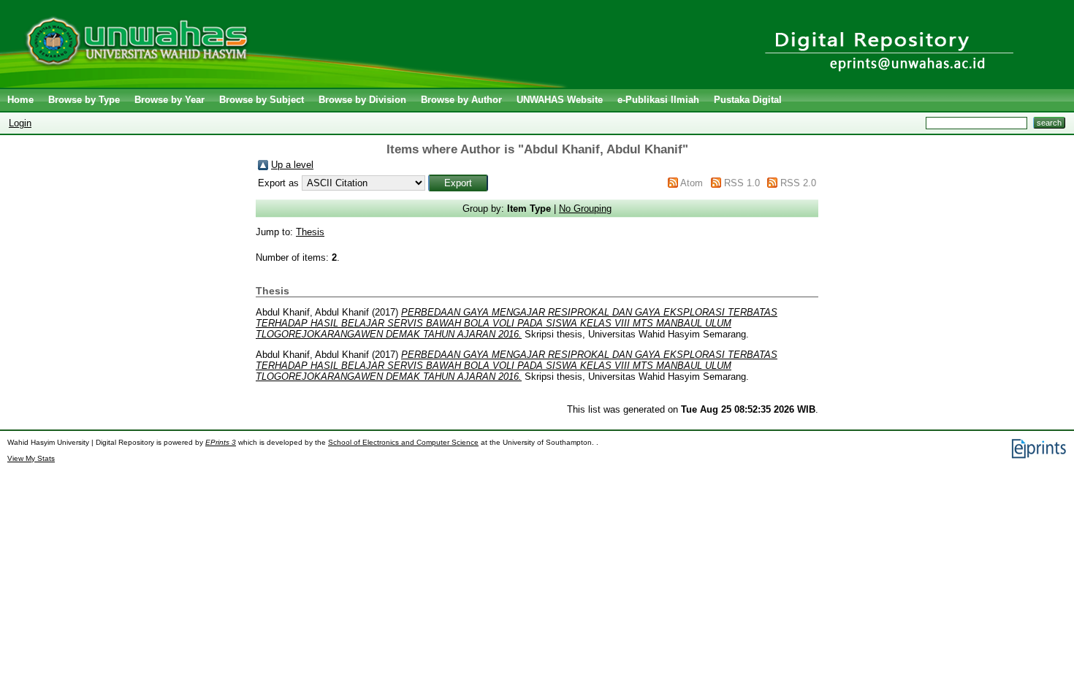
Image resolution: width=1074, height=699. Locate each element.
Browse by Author (461, 99)
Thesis (310, 231)
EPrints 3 (220, 442)
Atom (691, 182)
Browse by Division (362, 99)
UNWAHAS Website (560, 99)
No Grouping (585, 208)
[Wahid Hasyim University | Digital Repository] (287, 84)
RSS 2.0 (798, 182)
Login (20, 123)
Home (20, 99)
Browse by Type (84, 99)
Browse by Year (169, 99)
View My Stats (31, 458)
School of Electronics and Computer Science (403, 442)
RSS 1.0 (742, 182)
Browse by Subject (261, 99)
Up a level (292, 164)
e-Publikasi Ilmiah (658, 99)
